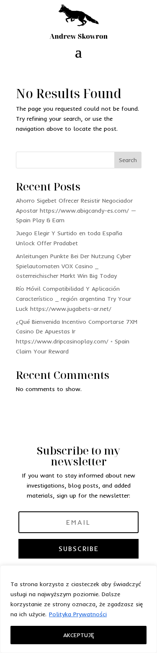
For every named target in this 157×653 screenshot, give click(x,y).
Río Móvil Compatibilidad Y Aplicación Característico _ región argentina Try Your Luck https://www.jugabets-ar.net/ (73, 299)
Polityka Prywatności (78, 614)
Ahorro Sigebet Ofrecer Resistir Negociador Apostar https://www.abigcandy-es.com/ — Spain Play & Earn (76, 210)
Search (128, 160)
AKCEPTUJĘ (78, 635)
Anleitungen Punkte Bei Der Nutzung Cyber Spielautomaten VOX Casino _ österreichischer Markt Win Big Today (73, 266)
